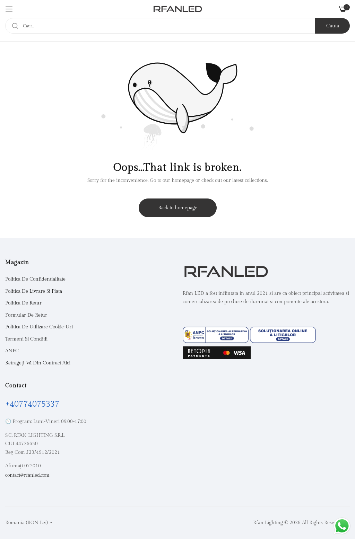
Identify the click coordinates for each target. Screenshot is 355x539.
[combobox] (177, 26)
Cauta (332, 26)
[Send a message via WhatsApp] (342, 526)
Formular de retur (26, 315)
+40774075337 (32, 404)
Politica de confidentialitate (35, 279)
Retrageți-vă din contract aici (37, 363)
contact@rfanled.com (27, 475)
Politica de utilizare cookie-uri (39, 327)
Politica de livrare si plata (33, 291)
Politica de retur (23, 303)
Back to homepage (177, 208)
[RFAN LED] (178, 9)
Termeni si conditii (26, 339)
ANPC (12, 351)
